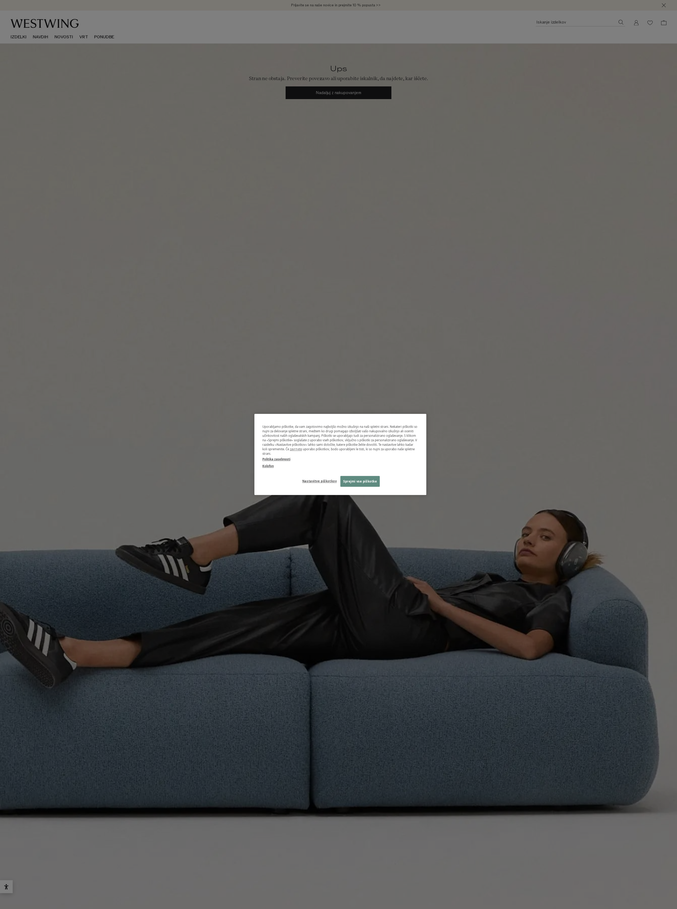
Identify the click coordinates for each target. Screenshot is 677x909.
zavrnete (296, 449)
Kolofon (268, 466)
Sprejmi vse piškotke (360, 481)
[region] (340, 454)
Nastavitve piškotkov (319, 481)
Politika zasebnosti (276, 459)
